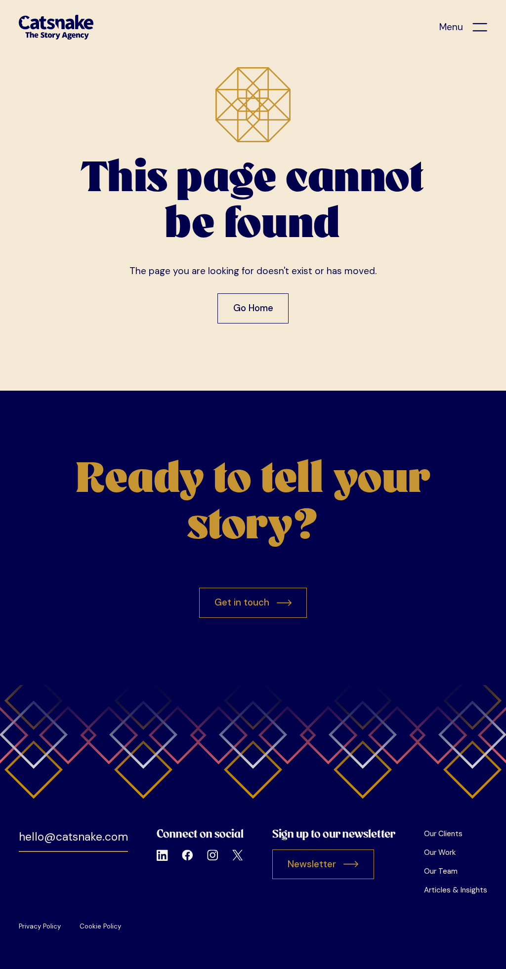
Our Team (441, 871)
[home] (56, 27)
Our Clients (443, 834)
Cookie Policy (100, 926)
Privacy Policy (40, 926)
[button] (463, 27)
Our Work (440, 852)
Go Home (253, 308)
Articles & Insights (455, 890)
